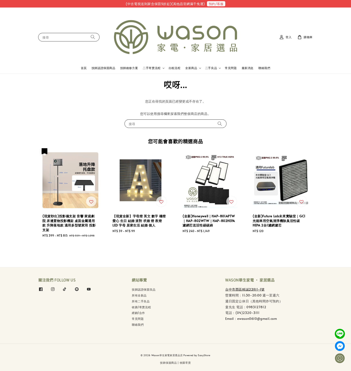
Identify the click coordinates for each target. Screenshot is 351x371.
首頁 (84, 68)
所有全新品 (139, 295)
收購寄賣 (185, 363)
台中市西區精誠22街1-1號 (244, 289)
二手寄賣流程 (152, 68)
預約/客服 (216, 3)
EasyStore (204, 355)
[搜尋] (92, 37)
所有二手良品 (141, 301)
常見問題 (231, 68)
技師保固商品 (168, 363)
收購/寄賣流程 (141, 307)
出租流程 (174, 68)
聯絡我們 (264, 68)
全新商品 (191, 68)
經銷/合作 (138, 313)
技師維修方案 (129, 68)
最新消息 (248, 68)
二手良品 (211, 68)
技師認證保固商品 (103, 68)
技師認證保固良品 (144, 289)
